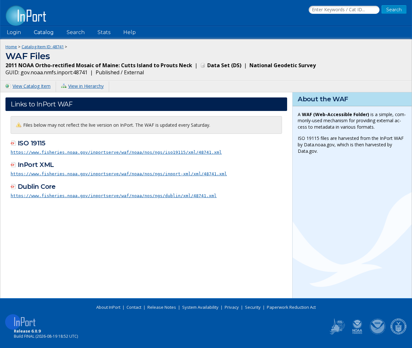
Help (129, 32)
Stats (104, 32)
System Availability (200, 307)
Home (11, 47)
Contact (133, 307)
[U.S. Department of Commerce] (398, 333)
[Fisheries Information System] (336, 333)
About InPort (108, 307)
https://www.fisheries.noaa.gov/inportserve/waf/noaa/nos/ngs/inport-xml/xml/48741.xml (119, 173)
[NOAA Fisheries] (357, 333)
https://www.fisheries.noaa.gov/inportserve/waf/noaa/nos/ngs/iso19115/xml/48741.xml (116, 152)
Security (253, 307)
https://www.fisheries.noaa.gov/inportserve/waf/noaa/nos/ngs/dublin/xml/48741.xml (114, 195)
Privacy (232, 307)
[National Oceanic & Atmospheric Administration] (378, 333)
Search (76, 32)
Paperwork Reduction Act (291, 307)
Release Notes (161, 307)
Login (14, 32)
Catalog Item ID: (43, 47)
